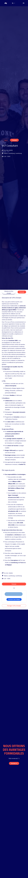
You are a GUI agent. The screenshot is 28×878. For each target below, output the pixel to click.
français (14, 140)
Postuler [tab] (22, 292)
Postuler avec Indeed (14, 599)
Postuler (14, 584)
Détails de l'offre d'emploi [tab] (8, 292)
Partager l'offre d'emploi (14, 606)
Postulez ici (14, 763)
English (6, 140)
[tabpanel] (14, 452)
